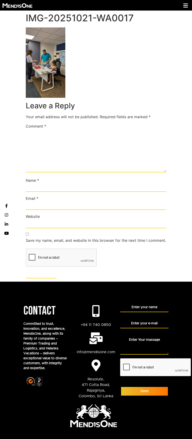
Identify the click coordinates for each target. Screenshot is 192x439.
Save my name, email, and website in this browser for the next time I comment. (96, 240)
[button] (186, 5)
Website (33, 216)
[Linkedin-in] (6, 224)
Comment (36, 126)
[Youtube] (6, 233)
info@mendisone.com (96, 352)
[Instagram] (6, 215)
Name (32, 180)
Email (32, 198)
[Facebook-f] (6, 206)
